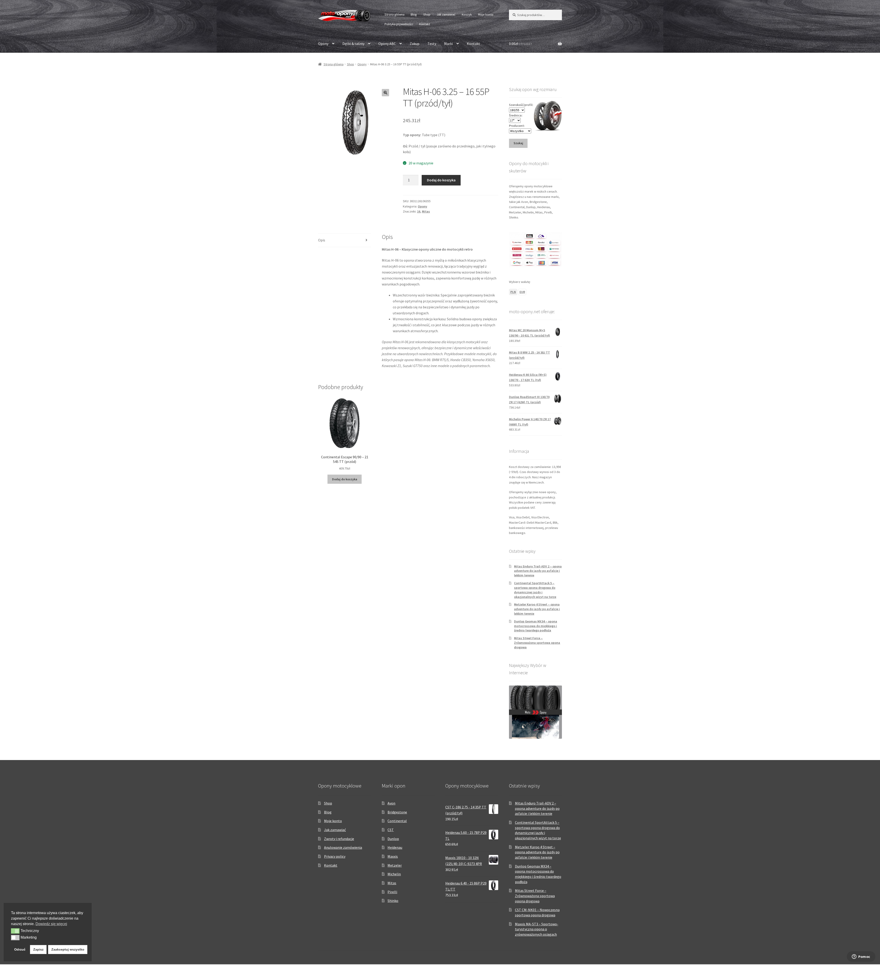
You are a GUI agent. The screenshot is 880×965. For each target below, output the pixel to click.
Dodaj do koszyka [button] (344, 479)
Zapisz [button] (38, 949)
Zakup (414, 43)
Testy (431, 43)
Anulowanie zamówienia (343, 847)
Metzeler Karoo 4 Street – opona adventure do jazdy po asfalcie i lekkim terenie (537, 609)
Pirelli (392, 892)
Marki (448, 43)
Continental (397, 820)
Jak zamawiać (446, 14)
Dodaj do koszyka (441, 180)
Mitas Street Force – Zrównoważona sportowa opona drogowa (537, 642)
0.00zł (520, 43)
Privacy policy (334, 856)
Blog (414, 14)
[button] (385, 92)
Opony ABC (387, 43)
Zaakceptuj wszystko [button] (67, 949)
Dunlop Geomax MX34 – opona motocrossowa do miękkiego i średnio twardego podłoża (535, 626)
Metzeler (395, 865)
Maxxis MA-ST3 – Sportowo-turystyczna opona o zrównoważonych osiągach (536, 929)
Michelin (394, 874)
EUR (522, 292)
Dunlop (393, 838)
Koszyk (467, 14)
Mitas (426, 211)
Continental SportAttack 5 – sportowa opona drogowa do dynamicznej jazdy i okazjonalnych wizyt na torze (535, 590)
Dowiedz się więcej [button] (51, 924)
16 (418, 211)
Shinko (393, 900)
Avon (391, 803)
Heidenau (395, 847)
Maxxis (393, 856)
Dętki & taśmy (353, 43)
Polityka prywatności (399, 24)
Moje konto (485, 14)
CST (391, 829)
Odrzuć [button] (19, 949)
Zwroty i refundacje (339, 838)
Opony (323, 43)
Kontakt (424, 24)
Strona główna (394, 14)
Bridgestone (397, 812)
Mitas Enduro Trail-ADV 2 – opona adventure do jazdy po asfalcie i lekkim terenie (538, 571)
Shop (426, 14)
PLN (513, 292)
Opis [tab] (321, 240)
